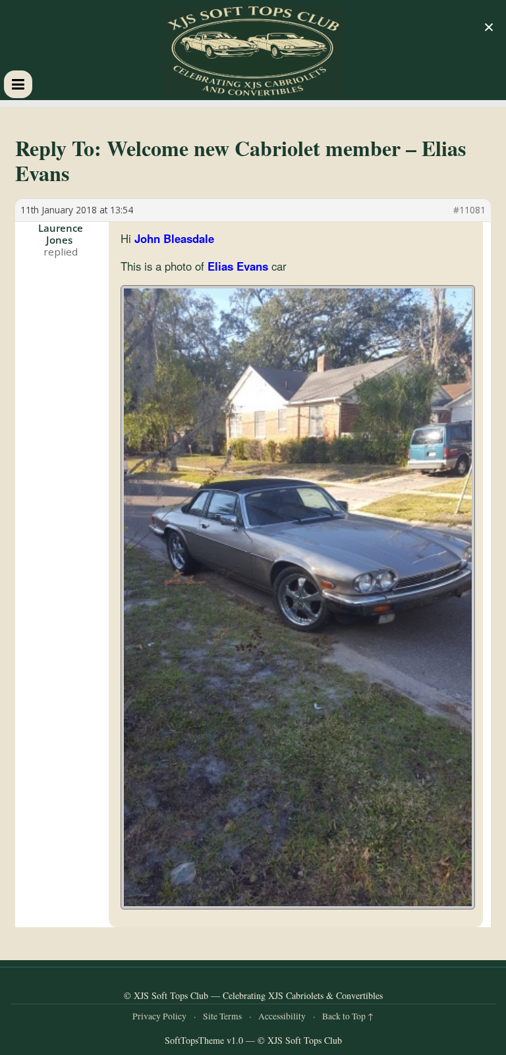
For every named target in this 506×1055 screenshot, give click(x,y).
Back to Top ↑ (348, 1016)
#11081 (469, 210)
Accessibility (282, 1016)
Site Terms (222, 1016)
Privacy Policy (159, 1016)
